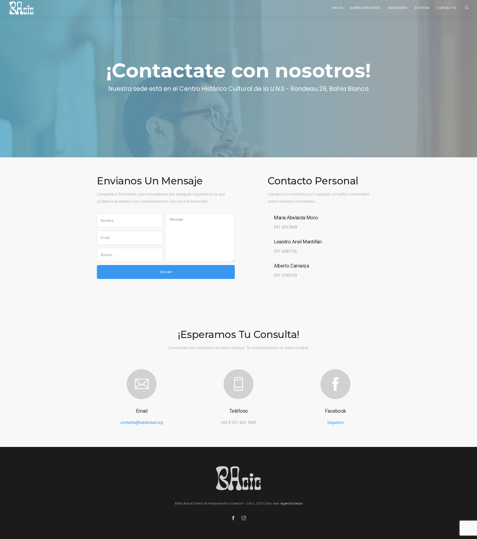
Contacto (446, 8)
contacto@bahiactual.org (141, 422)
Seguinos (335, 422)
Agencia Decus (291, 503)
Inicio (337, 8)
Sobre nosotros (365, 8)
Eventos (422, 8)
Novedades (397, 8)
